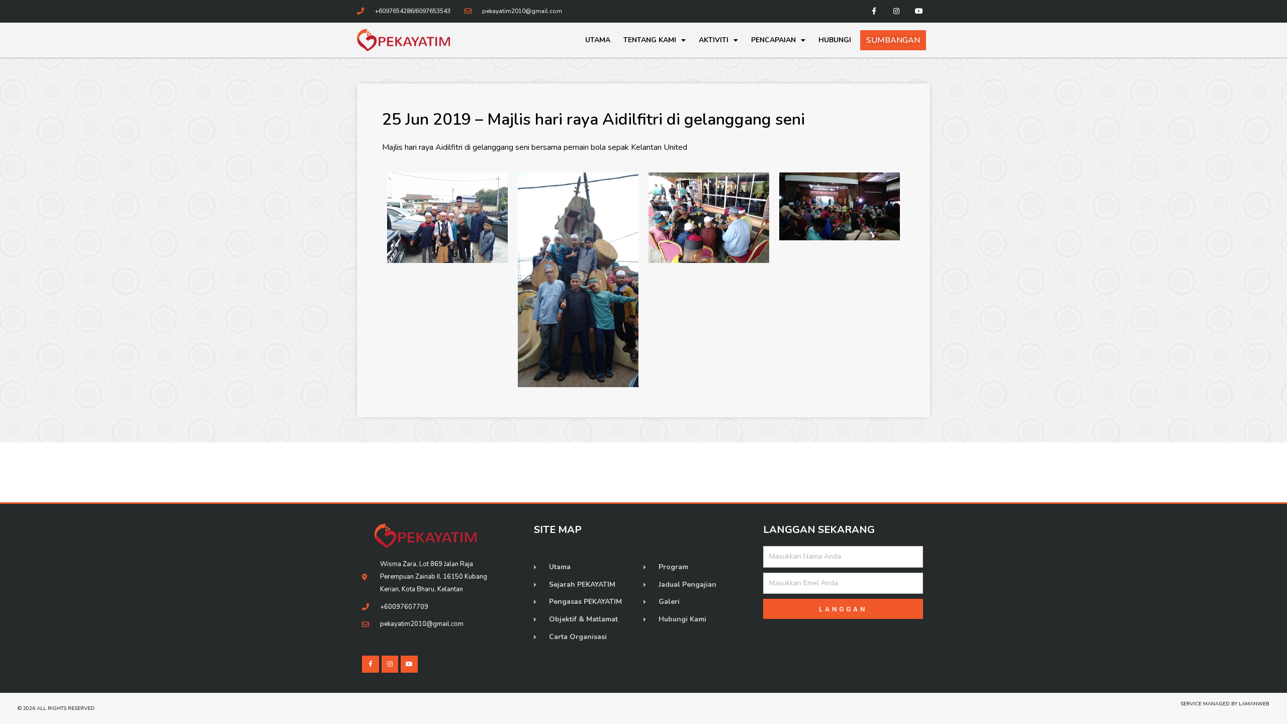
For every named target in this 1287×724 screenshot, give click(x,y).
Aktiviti (713, 40)
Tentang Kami (649, 40)
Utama (597, 40)
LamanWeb (1254, 703)
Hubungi (834, 40)
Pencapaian (773, 40)
